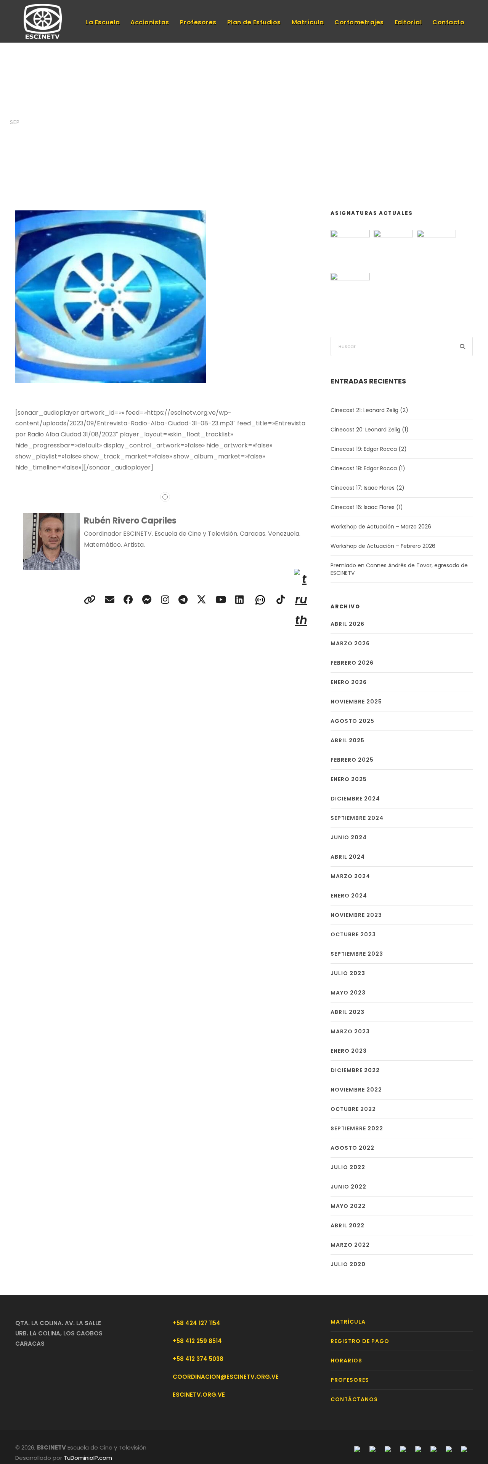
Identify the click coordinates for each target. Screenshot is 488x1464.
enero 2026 (349, 682)
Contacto (448, 22)
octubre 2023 (353, 934)
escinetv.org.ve (199, 1395)
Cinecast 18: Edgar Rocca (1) (368, 468)
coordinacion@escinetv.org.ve (226, 1377)
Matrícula (308, 22)
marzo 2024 (350, 876)
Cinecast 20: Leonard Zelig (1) (370, 429)
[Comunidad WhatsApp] (449, 1448)
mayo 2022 (348, 1206)
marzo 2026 (350, 643)
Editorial (408, 22)
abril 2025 (347, 740)
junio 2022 (348, 1186)
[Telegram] (403, 1448)
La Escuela (102, 22)
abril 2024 (348, 857)
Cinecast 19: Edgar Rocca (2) (369, 449)
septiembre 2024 (357, 818)
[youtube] (220, 599)
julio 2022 (348, 1167)
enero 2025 (349, 779)
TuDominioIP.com (88, 1458)
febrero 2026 (352, 663)
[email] (109, 599)
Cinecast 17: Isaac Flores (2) (368, 488)
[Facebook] (357, 1448)
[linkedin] (239, 599)
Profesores (198, 22)
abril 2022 (347, 1225)
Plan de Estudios (254, 22)
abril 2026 (347, 624)
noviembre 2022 (356, 1089)
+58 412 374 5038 (198, 1359)
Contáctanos (354, 1399)
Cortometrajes (359, 22)
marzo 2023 (350, 1031)
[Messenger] (372, 1448)
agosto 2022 (352, 1148)
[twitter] (201, 599)
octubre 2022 (353, 1109)
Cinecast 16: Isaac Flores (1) (367, 507)
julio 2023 (348, 973)
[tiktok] (280, 599)
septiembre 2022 (357, 1128)
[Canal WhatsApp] (260, 599)
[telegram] (147, 599)
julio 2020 (348, 1264)
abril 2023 (347, 1012)
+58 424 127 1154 (196, 1323)
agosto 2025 (352, 721)
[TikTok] (464, 1448)
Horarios (346, 1360)
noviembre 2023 (356, 915)
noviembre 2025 (356, 701)
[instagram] (165, 599)
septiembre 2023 (357, 954)
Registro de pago (360, 1341)
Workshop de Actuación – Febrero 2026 (383, 546)
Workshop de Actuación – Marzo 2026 (381, 526)
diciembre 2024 (355, 798)
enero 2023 (349, 1051)
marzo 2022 (350, 1245)
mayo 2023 (348, 992)
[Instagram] (388, 1448)
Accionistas (149, 22)
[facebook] (128, 599)
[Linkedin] (433, 1448)
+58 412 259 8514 (197, 1341)
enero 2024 (349, 895)
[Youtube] (418, 1448)
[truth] (301, 599)
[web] (90, 599)
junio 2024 (349, 837)
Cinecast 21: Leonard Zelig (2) (369, 410)
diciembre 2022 (355, 1070)
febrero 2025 (352, 760)
